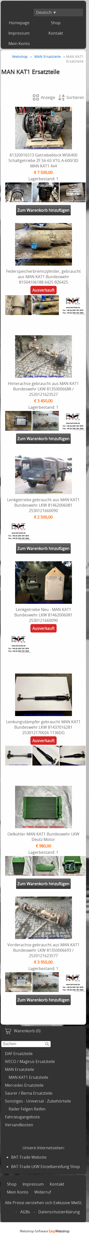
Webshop (20, 56)
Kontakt (55, 33)
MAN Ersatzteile (19, 1069)
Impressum (19, 33)
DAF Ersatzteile (19, 1053)
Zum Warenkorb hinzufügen (43, 210)
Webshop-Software (44, 1231)
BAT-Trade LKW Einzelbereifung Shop (45, 1166)
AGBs (25, 1212)
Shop (56, 22)
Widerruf (42, 1192)
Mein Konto (19, 43)
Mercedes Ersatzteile (24, 1085)
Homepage (19, 22)
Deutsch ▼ (46, 12)
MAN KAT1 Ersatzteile (28, 1077)
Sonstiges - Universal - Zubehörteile (38, 1101)
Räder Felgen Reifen (27, 1109)
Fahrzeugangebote (22, 1117)
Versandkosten (19, 1124)
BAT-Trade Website (28, 1157)
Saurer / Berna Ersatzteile (28, 1093)
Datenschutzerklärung (59, 1212)
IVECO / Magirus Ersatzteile (30, 1061)
